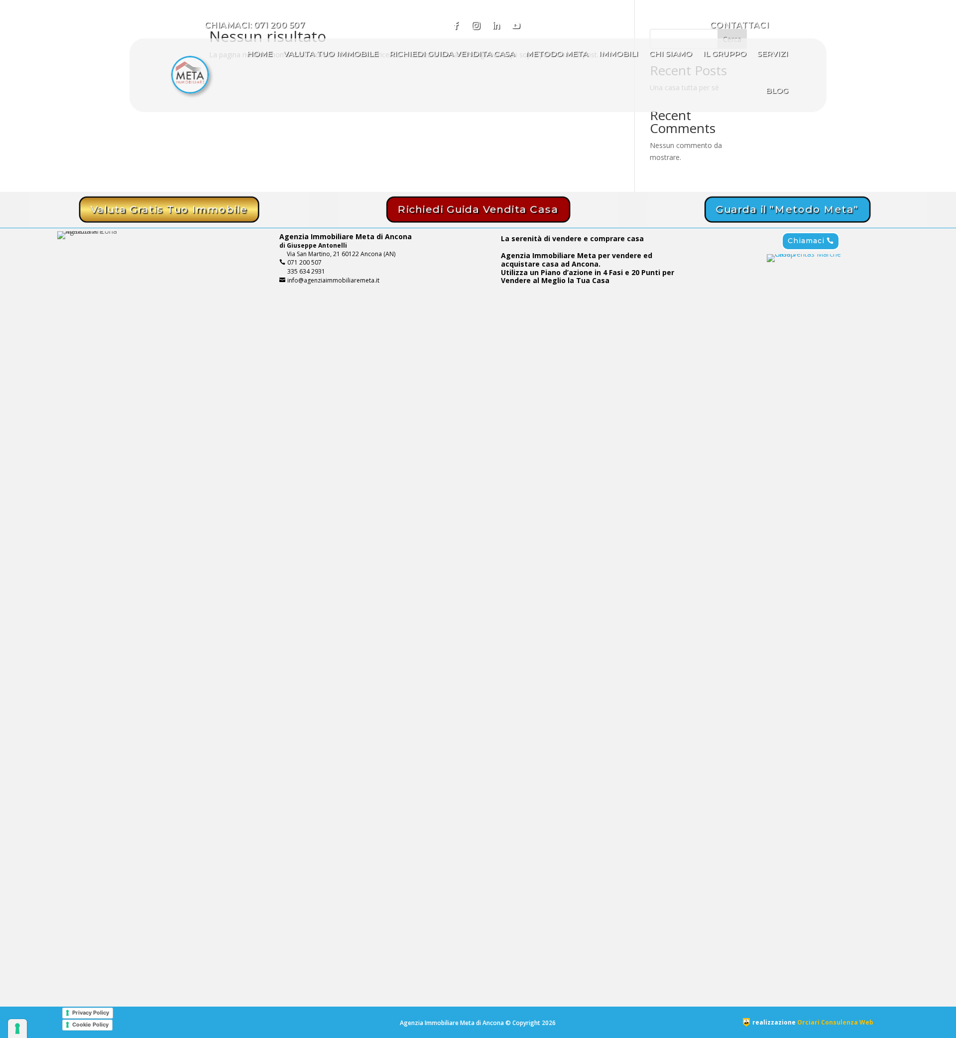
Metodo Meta (557, 53)
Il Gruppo (724, 53)
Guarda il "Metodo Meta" (787, 210)
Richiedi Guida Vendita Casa (452, 53)
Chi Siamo (670, 53)
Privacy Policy (90, 1012)
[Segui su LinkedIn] (496, 25)
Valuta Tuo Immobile (330, 53)
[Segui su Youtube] (516, 25)
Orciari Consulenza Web (835, 1022)
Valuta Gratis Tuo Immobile (169, 210)
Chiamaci (803, 240)
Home (259, 53)
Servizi (772, 53)
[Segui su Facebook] (456, 25)
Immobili (618, 53)
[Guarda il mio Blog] (536, 25)
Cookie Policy (90, 1024)
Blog (777, 90)
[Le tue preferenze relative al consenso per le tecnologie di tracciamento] (17, 1028)
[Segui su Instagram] (476, 25)
